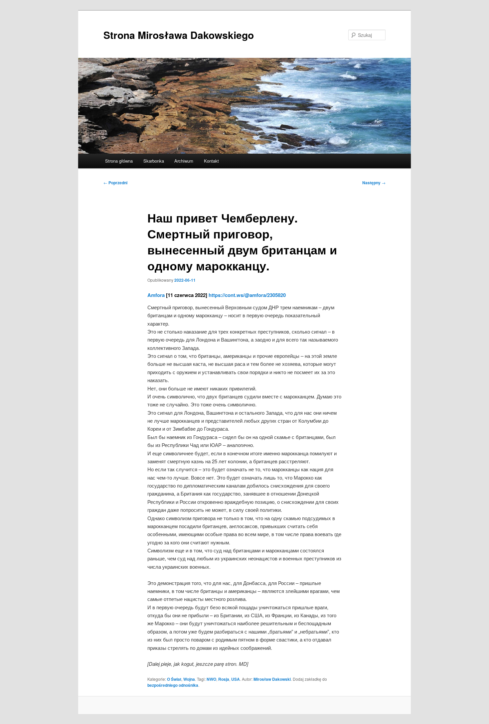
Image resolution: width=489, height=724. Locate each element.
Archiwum (183, 161)
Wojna (189, 679)
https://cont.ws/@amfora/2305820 (247, 295)
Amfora (156, 295)
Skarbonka (153, 161)
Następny (374, 183)
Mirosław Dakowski (272, 679)
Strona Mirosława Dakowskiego (178, 35)
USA (235, 679)
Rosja (223, 679)
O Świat (174, 679)
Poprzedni (115, 183)
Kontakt (211, 161)
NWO (211, 679)
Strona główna (119, 161)
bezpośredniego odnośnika (172, 685)
